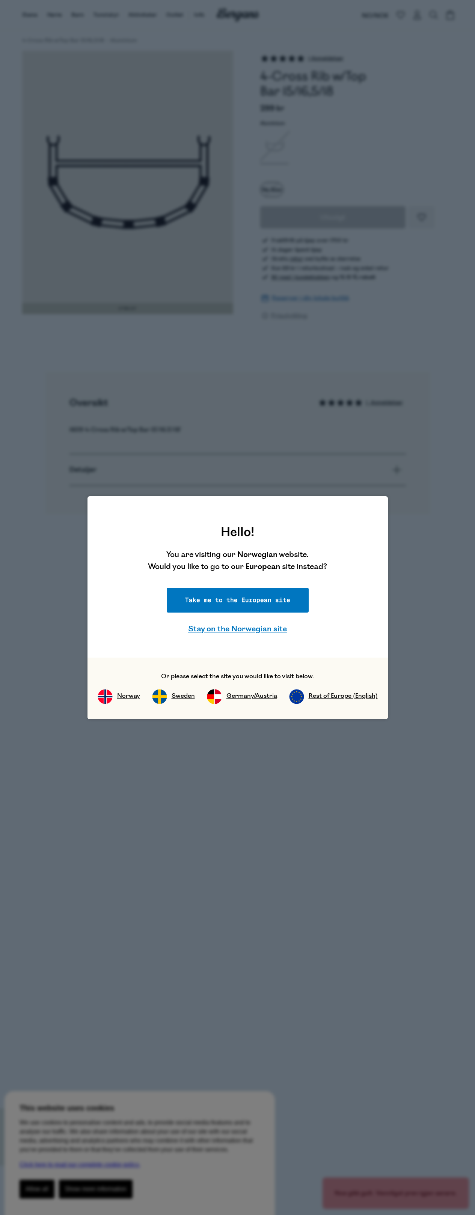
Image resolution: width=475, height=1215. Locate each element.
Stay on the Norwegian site (237, 629)
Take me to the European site (237, 600)
